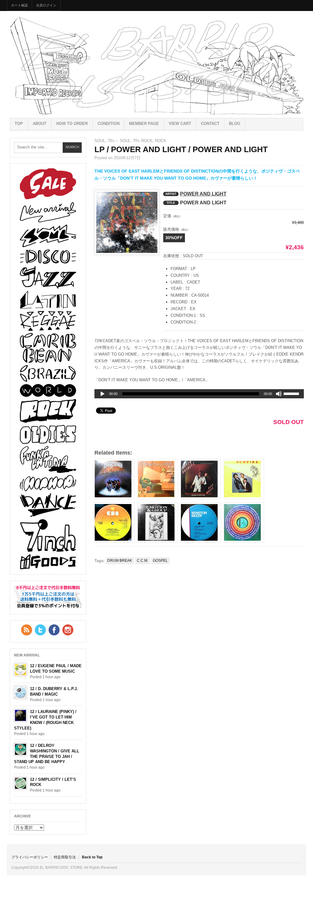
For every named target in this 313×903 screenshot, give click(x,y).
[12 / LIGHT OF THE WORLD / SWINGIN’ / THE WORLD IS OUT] (244, 522)
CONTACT (210, 123)
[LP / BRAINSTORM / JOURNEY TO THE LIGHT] (114, 479)
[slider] (292, 394)
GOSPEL (160, 560)
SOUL (99, 140)
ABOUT (39, 123)
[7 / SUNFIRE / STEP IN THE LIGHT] (244, 479)
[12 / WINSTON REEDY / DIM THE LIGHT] (201, 522)
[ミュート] (279, 394)
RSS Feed (26, 629)
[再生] (102, 394)
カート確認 (19, 5)
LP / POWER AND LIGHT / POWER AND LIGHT (181, 149)
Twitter (40, 629)
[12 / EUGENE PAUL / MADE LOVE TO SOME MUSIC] (20, 669)
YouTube (67, 629)
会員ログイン (46, 5)
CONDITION (109, 123)
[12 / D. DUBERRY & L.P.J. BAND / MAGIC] (20, 692)
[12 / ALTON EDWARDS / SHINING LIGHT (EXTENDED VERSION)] (114, 522)
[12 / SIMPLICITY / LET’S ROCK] (20, 783)
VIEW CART (180, 123)
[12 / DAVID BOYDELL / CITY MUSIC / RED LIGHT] (201, 479)
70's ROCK (143, 140)
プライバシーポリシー (29, 857)
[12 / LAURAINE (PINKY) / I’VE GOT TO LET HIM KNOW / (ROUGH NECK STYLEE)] (20, 715)
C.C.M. (142, 560)
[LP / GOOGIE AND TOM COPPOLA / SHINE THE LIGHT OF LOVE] (158, 479)
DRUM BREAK (119, 560)
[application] (199, 393)
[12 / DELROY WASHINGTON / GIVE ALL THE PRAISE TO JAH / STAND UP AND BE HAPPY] (20, 749)
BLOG (234, 123)
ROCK (160, 140)
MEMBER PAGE (144, 123)
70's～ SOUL (119, 140)
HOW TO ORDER (72, 123)
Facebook (54, 629)
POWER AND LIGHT (203, 193)
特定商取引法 (65, 857)
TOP (19, 123)
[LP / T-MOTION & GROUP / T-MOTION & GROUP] (158, 522)
